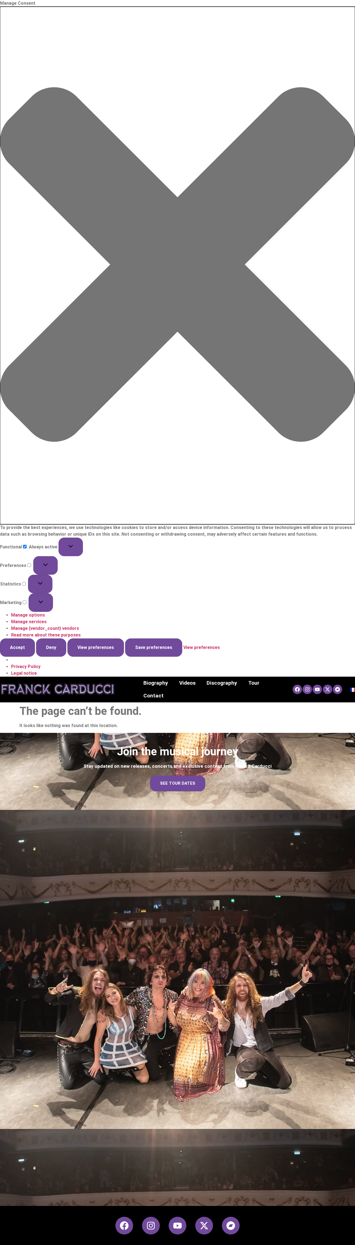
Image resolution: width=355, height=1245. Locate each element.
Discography (222, 683)
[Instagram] (307, 689)
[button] (177, 265)
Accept (17, 647)
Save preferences (153, 647)
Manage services (29, 621)
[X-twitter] (327, 689)
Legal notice (24, 673)
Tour (253, 683)
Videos (187, 683)
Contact (153, 695)
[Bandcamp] (337, 689)
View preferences (95, 647)
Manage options (28, 615)
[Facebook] (297, 689)
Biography (155, 683)
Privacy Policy (25, 666)
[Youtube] (317, 689)
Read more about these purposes (46, 635)
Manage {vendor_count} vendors (45, 628)
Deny (51, 647)
